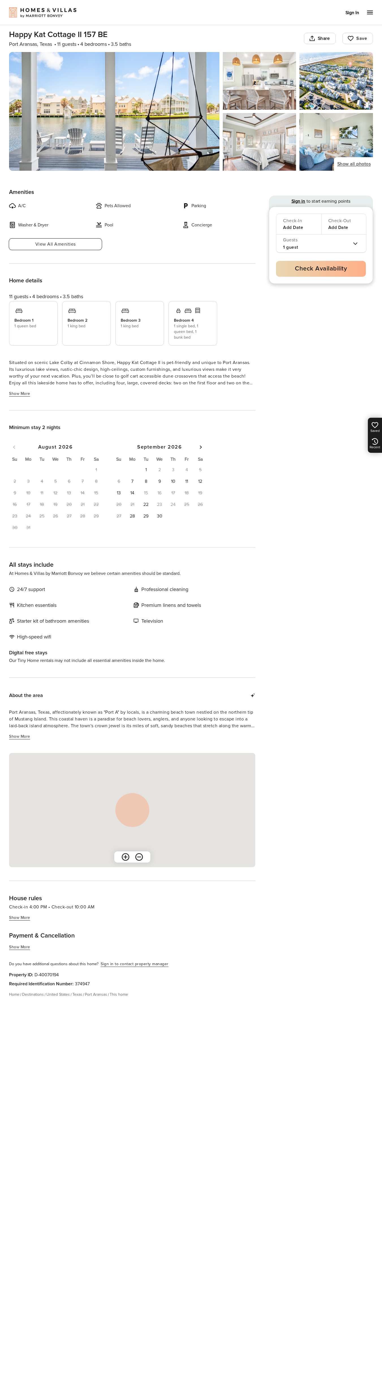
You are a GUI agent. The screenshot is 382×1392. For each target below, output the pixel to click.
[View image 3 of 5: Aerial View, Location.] (336, 81)
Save (361, 38)
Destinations (33, 994)
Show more (19, 393)
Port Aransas (96, 994)
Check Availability (321, 268)
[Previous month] (14, 447)
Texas (77, 994)
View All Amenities (55, 244)
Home (14, 994)
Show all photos (354, 164)
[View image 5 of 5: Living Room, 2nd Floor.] (336, 142)
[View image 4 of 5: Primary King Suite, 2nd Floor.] (259, 142)
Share (324, 38)
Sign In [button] (352, 13)
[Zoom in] (125, 856)
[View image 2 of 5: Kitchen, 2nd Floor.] (259, 81)
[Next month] (201, 447)
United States (58, 994)
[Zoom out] (139, 856)
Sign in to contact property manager (135, 964)
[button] (146, 469)
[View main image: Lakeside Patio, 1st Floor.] (114, 111)
